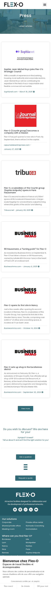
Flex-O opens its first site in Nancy (21, 305)
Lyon (4, 542)
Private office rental (34, 522)
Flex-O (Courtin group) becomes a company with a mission (21, 131)
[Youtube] (36, 510)
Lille (27, 539)
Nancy (5, 546)
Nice (4, 549)
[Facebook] (15, 510)
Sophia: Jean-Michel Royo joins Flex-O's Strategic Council (23, 70)
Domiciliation (31, 529)
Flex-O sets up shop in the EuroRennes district (23, 368)
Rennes (5, 552)
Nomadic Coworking (35, 525)
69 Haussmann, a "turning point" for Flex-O (25, 249)
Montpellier (31, 542)
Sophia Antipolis (33, 552)
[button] (44, 4)
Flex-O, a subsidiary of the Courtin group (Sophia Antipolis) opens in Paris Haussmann (24, 190)
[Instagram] (25, 510)
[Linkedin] (20, 510)
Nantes (29, 546)
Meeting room (8, 529)
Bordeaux (6, 539)
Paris (28, 549)
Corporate (6, 522)
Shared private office (11, 525)
